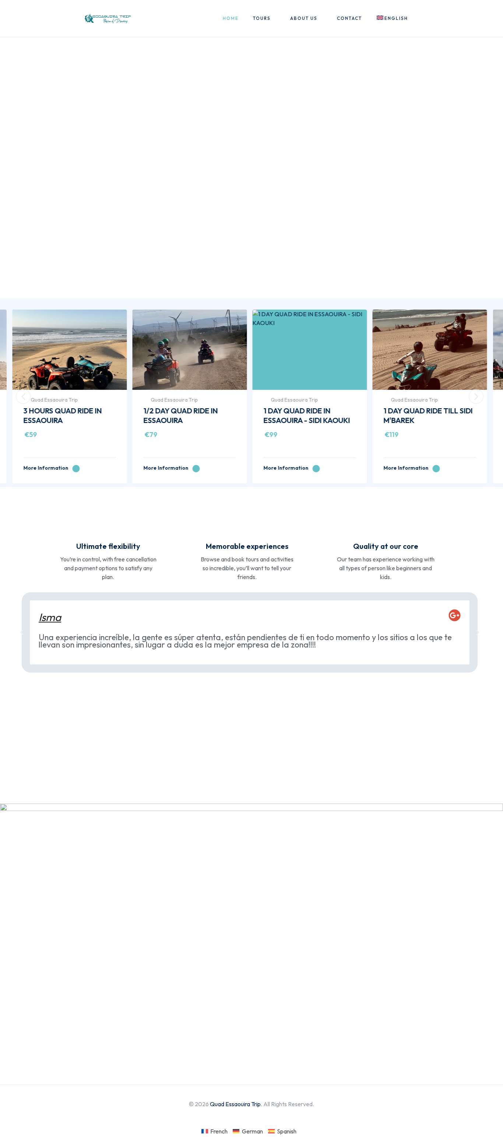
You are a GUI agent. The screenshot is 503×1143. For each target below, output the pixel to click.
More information (46, 468)
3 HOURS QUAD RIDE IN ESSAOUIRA (62, 415)
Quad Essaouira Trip (235, 1104)
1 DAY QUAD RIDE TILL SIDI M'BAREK (428, 415)
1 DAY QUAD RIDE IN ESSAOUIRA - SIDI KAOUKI (307, 415)
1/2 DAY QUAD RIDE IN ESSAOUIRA (180, 415)
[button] (23, 396)
